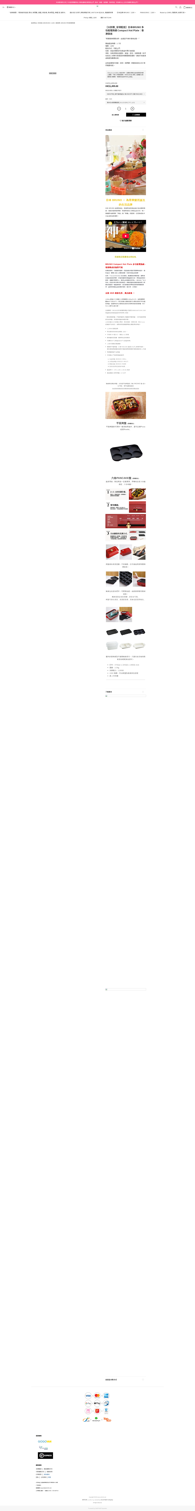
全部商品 (34, 23)
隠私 (37, 1477)
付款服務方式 (40, 1472)
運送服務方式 (48, 1469)
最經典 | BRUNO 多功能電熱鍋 (65, 23)
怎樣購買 (39, 1469)
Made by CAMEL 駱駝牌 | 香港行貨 (172, 12)
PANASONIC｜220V (147, 12)
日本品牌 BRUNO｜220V (126, 12)
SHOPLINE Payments (101, 1508)
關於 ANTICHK (106, 18)
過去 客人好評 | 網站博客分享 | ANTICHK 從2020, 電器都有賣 (91, 12)
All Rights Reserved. (97, 1502)
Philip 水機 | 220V (90, 18)
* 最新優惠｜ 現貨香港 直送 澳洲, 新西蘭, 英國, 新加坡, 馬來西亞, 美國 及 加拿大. (37, 12)
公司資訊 (43, 1477)
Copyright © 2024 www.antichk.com (97, 1497)
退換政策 (49, 1472)
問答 (49, 1477)
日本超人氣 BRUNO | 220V (46, 23)
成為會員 (47, 1474)
